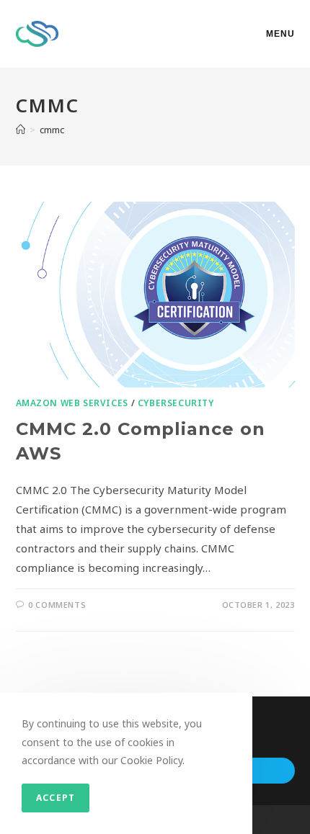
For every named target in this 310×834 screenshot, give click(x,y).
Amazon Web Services (72, 403)
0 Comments (57, 604)
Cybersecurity (176, 403)
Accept (55, 798)
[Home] (20, 129)
